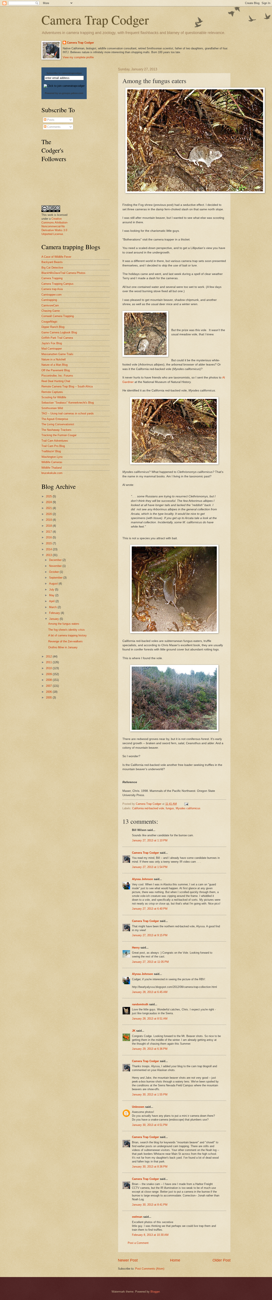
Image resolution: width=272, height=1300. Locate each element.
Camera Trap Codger (95, 19)
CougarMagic (49, 321)
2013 (49, 555)
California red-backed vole (148, 808)
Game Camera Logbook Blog (59, 332)
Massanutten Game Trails (57, 354)
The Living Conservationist (57, 424)
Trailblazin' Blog (51, 451)
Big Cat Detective (52, 267)
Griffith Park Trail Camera (57, 337)
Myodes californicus (188, 808)
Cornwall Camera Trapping (57, 316)
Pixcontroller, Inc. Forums (57, 375)
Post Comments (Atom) (149, 1268)
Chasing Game (50, 310)
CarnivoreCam (50, 305)
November (55, 566)
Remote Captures (52, 392)
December (55, 560)
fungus (170, 808)
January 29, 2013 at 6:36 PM (149, 1048)
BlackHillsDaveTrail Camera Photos (63, 273)
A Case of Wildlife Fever (56, 256)
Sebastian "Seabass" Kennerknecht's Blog (67, 402)
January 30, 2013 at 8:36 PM (149, 1166)
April (52, 601)
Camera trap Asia (52, 289)
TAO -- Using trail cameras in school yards (67, 413)
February (55, 612)
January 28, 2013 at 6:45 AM (149, 992)
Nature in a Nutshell (53, 359)
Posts (50, 119)
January (54, 618)
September (56, 577)
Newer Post (128, 1260)
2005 (49, 697)
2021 (49, 508)
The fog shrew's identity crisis (66, 629)
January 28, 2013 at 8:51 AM (149, 1018)
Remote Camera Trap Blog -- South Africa (67, 386)
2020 (49, 514)
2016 (49, 537)
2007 (49, 685)
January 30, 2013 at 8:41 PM (149, 1204)
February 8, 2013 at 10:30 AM (150, 1234)
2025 (49, 496)
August (54, 583)
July (52, 589)
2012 (49, 656)
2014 (49, 549)
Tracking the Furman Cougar (58, 435)
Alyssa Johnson (142, 879)
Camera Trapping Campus (57, 283)
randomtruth (140, 1004)
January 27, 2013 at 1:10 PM (149, 840)
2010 (49, 668)
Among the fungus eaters (63, 623)
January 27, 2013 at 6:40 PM (149, 908)
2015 (49, 543)
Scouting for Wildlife (53, 397)
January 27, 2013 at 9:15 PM (149, 935)
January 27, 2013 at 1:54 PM (149, 867)
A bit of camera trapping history (67, 635)
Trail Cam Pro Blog (53, 446)
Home (175, 1260)
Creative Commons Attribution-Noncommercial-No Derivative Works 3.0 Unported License (54, 226)
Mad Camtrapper (51, 348)
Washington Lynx (52, 456)
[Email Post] (186, 803)
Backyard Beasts (52, 262)
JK (133, 1030)
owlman (137, 1216)
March (53, 607)
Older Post (221, 1260)
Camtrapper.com (51, 294)
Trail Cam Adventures (54, 440)
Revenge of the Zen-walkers (65, 641)
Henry (136, 947)
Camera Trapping (51, 278)
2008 (49, 679)
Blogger (155, 1291)
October (54, 571)
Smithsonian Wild (52, 408)
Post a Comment (138, 1243)
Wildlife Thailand (51, 467)
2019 (49, 519)
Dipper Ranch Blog (52, 327)
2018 (49, 525)
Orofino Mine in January (63, 647)
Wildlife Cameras (51, 462)
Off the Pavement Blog (55, 370)
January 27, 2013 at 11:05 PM (150, 961)
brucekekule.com (51, 473)
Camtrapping (49, 300)
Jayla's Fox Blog (51, 343)
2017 (49, 531)
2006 (49, 691)
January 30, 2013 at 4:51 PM (149, 1124)
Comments (53, 126)
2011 (49, 662)
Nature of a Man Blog (54, 364)
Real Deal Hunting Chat (55, 381)
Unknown (138, 1106)
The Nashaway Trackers (56, 429)
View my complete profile (78, 57)
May (52, 595)
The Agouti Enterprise (54, 419)
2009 (49, 674)
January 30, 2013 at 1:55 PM (149, 1094)
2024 (49, 502)
